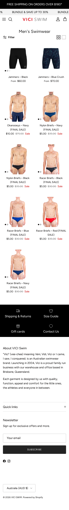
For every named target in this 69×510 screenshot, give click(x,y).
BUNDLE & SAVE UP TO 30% (29, 12)
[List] (64, 37)
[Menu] (4, 19)
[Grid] (58, 37)
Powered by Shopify (33, 497)
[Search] (12, 19)
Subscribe (34, 449)
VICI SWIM (16, 497)
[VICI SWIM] (35, 19)
